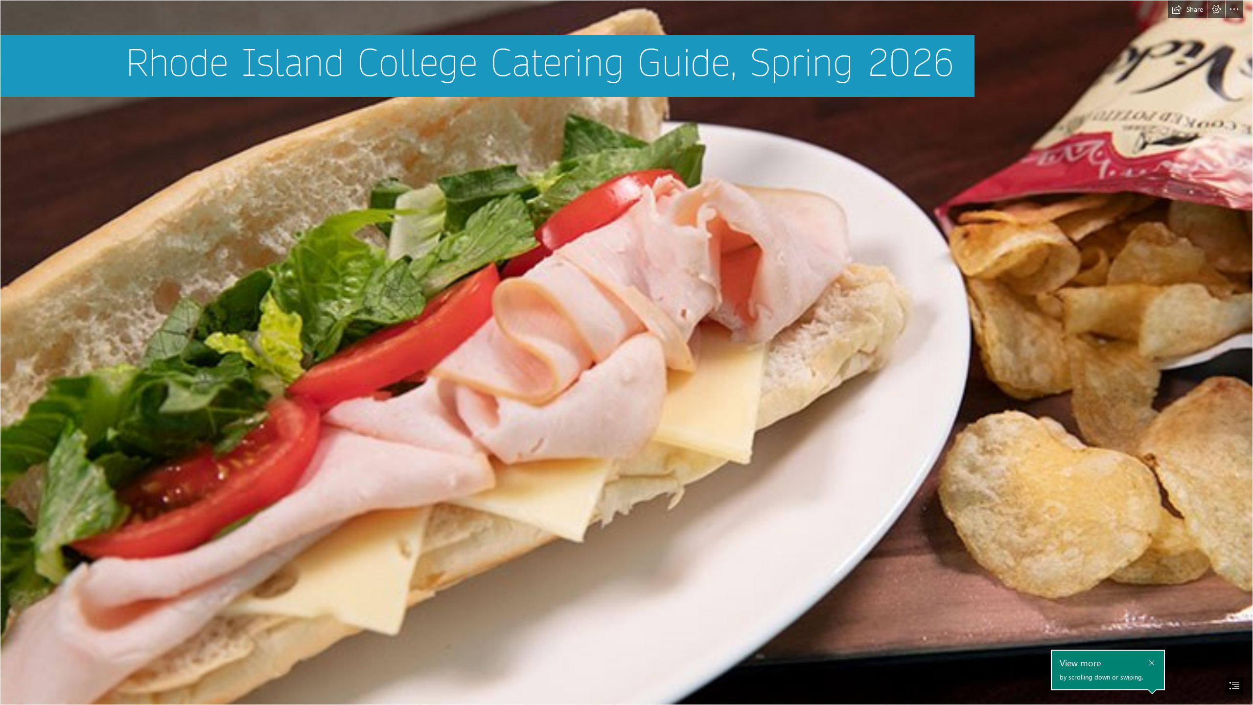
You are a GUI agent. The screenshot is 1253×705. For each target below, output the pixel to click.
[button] (1187, 9)
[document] (626, 352)
